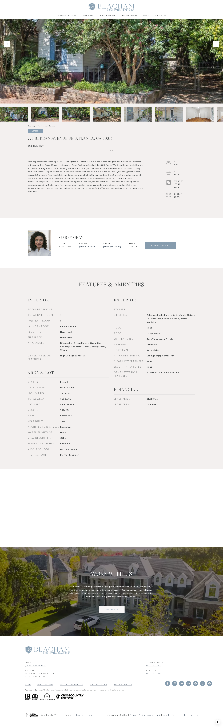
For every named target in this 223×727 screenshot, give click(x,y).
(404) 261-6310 (153, 674)
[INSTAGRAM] (174, 683)
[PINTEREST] (195, 683)
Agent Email (154, 715)
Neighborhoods (129, 15)
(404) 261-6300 (153, 665)
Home (28, 684)
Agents (146, 15)
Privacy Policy (137, 715)
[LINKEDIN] (181, 683)
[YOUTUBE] (188, 683)
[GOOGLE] (209, 683)
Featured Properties (66, 15)
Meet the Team (45, 684)
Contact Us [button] (111, 610)
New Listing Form (172, 715)
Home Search (88, 15)
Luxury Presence (85, 715)
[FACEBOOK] (167, 683)
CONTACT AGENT (160, 245)
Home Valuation (108, 15)
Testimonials (191, 715)
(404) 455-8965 (87, 246)
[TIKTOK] (202, 683)
